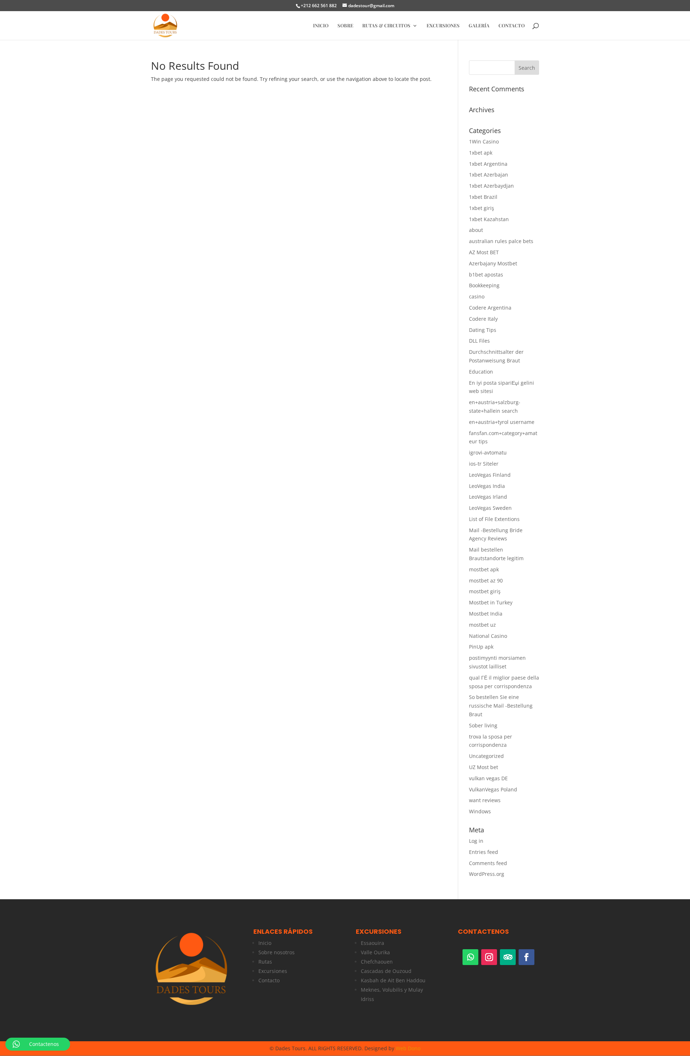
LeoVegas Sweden (490, 507)
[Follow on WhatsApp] (470, 957)
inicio (320, 25)
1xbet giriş (481, 208)
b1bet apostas (486, 274)
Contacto (511, 25)
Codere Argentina (490, 307)
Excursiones (443, 25)
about (476, 230)
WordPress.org (486, 873)
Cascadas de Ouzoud (386, 971)
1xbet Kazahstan (489, 219)
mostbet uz (482, 624)
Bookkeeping (484, 285)
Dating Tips (482, 329)
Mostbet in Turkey (490, 602)
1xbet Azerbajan (488, 174)
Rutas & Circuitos (386, 25)
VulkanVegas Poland (493, 789)
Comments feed (488, 863)
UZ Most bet (483, 767)
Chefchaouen (377, 961)
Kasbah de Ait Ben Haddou (393, 980)
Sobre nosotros (276, 952)
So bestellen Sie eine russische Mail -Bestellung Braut (501, 706)
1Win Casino (484, 141)
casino (476, 296)
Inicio (264, 943)
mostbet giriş (485, 591)
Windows (480, 811)
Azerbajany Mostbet (493, 263)
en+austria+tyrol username (501, 422)
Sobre (345, 25)
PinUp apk (481, 646)
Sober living (483, 725)
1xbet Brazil (483, 196)
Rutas (265, 961)
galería (479, 25)
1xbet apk (480, 152)
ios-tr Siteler (483, 463)
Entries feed (483, 852)
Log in (476, 840)
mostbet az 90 (486, 580)
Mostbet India (485, 613)
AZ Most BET (484, 252)
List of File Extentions (494, 519)
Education (481, 371)
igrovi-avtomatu (488, 452)
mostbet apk (484, 569)
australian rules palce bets (501, 241)
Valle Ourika (375, 952)
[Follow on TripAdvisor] (508, 957)
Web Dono (408, 1048)
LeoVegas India (487, 486)
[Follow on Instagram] (489, 957)
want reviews (485, 800)
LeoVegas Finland (490, 474)
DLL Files (479, 340)
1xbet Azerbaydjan (491, 185)
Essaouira (372, 943)
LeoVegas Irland (488, 496)
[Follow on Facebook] (526, 957)
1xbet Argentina (488, 163)
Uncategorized (486, 756)
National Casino (488, 635)
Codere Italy (483, 318)
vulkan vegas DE (488, 778)
